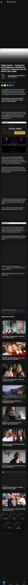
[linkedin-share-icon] (10, 86)
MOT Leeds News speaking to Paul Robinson (16, 76)
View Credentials (12, 78)
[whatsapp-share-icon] (2, 86)
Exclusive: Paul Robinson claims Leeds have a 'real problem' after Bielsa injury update (13, 311)
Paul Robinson (10, 533)
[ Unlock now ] (19, 132)
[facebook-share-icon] (8, 86)
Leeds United (3, 533)
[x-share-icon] (5, 86)
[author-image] (4, 77)
